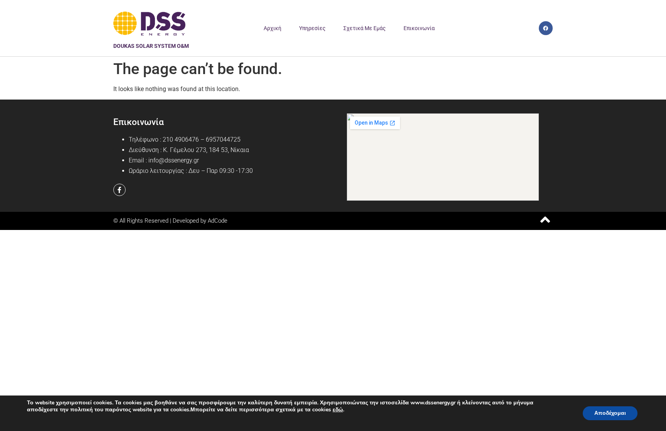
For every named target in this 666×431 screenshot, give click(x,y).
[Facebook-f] (119, 190)
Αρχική (272, 28)
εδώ (338, 409)
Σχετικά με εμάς (364, 28)
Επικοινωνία (419, 28)
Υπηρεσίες (312, 28)
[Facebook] (546, 28)
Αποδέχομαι (610, 413)
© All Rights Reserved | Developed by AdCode (170, 220)
